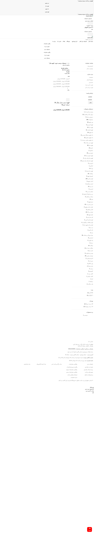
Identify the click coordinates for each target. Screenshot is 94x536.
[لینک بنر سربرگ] (47, 268)
